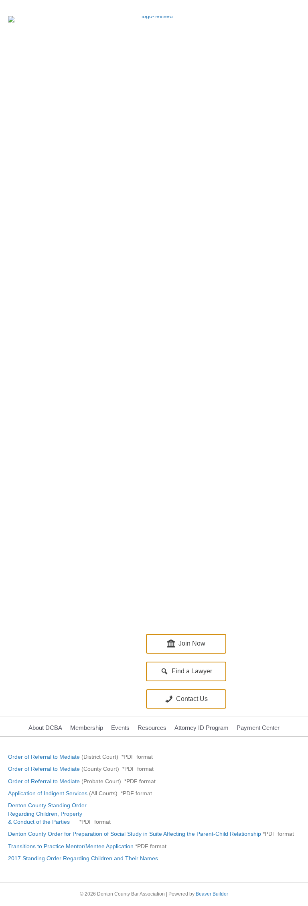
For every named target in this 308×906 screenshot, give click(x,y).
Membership (86, 727)
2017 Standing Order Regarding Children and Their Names (83, 858)
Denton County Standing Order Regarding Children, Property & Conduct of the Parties (47, 813)
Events (120, 727)
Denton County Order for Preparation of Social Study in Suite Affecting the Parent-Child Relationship (135, 834)
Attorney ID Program (201, 727)
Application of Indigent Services (47, 793)
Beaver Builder (212, 894)
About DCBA (45, 727)
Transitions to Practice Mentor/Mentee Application (71, 846)
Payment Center (258, 727)
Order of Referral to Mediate (44, 757)
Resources (152, 727)
